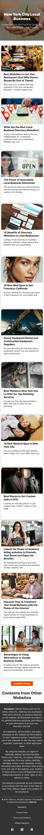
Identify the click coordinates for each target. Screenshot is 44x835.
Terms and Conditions (22, 818)
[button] (41, 4)
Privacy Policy (22, 812)
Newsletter (22, 807)
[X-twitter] (22, 829)
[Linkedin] (32, 829)
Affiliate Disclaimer (22, 823)
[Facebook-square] (12, 829)
